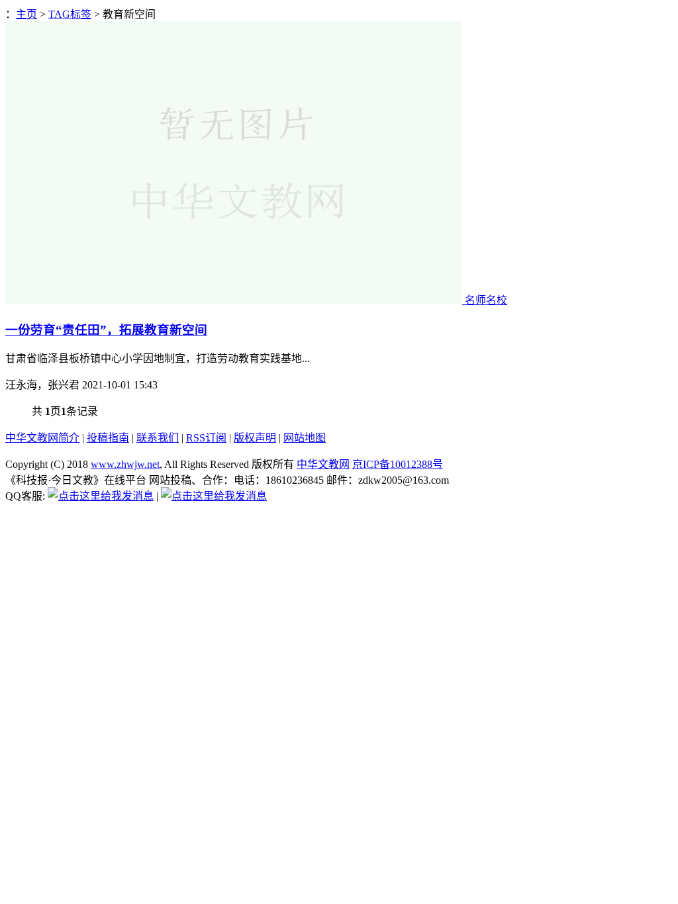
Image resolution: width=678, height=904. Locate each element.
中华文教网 (323, 464)
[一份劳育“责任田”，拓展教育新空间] (235, 300)
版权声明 (255, 437)
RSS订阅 (206, 437)
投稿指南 (108, 437)
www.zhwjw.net (125, 464)
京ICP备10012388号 (397, 464)
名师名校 (486, 300)
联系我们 (157, 437)
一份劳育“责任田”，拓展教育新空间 (106, 330)
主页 (26, 14)
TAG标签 (69, 14)
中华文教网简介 (42, 437)
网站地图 (304, 437)
